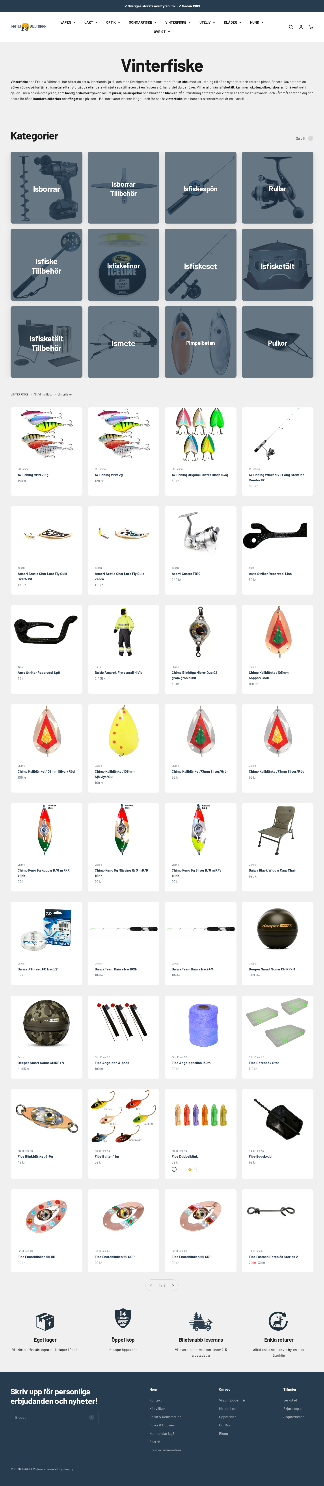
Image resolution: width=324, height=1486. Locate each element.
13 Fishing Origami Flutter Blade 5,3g (200, 475)
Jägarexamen (294, 1416)
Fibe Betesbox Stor (264, 1062)
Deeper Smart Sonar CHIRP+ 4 (41, 1062)
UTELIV (205, 22)
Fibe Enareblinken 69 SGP (115, 1256)
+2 (197, 1169)
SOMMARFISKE (140, 22)
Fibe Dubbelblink (185, 1156)
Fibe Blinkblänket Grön (35, 1156)
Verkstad (290, 1400)
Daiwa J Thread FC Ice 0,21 (38, 969)
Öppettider (227, 1416)
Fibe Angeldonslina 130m (191, 1062)
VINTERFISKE (175, 22)
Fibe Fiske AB (102, 1056)
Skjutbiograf (293, 1408)
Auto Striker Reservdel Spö (39, 672)
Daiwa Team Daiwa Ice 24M (192, 969)
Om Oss (225, 1425)
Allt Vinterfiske (43, 394)
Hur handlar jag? (161, 1433)
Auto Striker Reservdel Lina (270, 573)
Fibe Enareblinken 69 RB (36, 1256)
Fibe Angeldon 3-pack (112, 1062)
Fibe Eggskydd (260, 1156)
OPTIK (111, 22)
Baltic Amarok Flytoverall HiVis (118, 672)
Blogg (223, 1433)
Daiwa (252, 864)
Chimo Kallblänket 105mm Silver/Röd (46, 771)
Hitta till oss (228, 1408)
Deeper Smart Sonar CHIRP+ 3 (272, 969)
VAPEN (65, 22)
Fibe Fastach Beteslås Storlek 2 (273, 1256)
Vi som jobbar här (232, 1400)
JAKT (88, 22)
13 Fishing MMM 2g (109, 475)
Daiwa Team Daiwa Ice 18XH (116, 969)
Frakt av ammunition (165, 1450)
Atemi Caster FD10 (186, 573)
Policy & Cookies (162, 1425)
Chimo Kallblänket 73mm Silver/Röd (276, 771)
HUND (254, 22)
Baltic (98, 666)
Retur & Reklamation (165, 1416)
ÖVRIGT (160, 31)
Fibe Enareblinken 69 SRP (192, 1256)
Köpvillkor (157, 1408)
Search (154, 1441)
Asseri (21, 567)
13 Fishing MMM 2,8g (33, 475)
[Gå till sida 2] (172, 1285)
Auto (251, 567)
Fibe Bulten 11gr (107, 1156)
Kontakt (155, 1400)
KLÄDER (230, 22)
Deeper (253, 963)
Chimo (175, 666)
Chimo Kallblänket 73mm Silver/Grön (200, 771)
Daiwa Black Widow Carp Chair (272, 870)
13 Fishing (23, 468)
